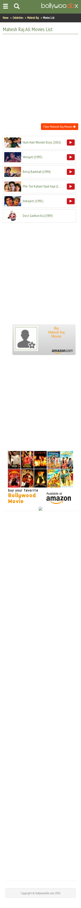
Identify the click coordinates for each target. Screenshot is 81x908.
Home (6, 18)
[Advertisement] (40, 78)
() (42, 142)
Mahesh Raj (33, 18)
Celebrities (18, 18)
